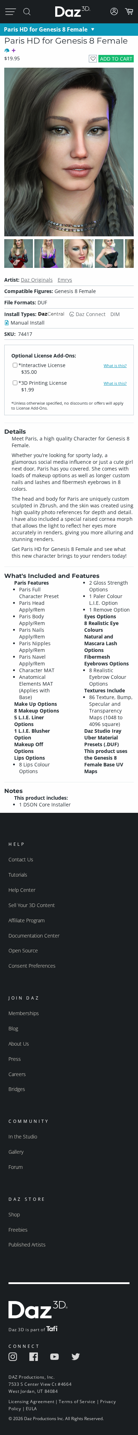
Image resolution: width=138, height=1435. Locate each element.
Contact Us (20, 859)
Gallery (15, 1151)
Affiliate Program (26, 920)
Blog (13, 1028)
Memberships (23, 1013)
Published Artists (27, 1244)
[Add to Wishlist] (93, 58)
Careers (17, 1074)
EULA (31, 1409)
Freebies (18, 1229)
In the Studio (22, 1136)
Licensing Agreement (31, 1402)
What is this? (115, 365)
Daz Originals (37, 279)
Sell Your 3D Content (31, 905)
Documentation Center (33, 935)
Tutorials (17, 874)
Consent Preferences (32, 965)
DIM (115, 314)
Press (14, 1059)
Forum (15, 1167)
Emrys (65, 279)
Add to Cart (116, 58)
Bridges (16, 1089)
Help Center (21, 890)
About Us (18, 1043)
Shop (14, 1214)
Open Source (23, 950)
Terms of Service (77, 1402)
